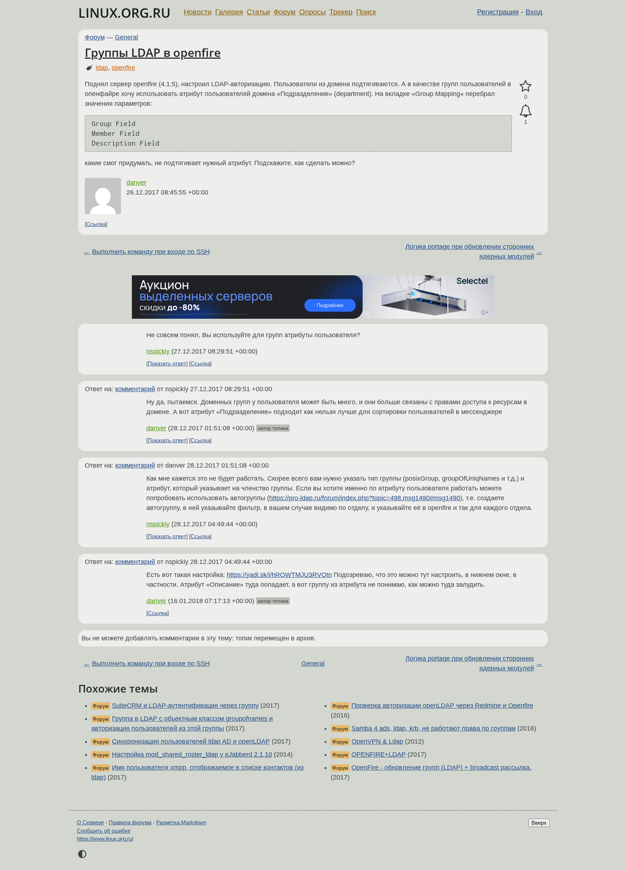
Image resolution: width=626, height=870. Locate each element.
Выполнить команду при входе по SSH (151, 251)
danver (136, 182)
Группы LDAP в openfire (153, 52)
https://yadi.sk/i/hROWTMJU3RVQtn (279, 574)
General (126, 37)
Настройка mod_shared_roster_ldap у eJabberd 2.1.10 (192, 754)
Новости (198, 12)
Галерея (229, 12)
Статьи (258, 12)
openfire (123, 67)
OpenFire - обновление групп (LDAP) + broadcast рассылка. (441, 767)
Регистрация (498, 12)
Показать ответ (167, 363)
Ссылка (96, 224)
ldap (102, 67)
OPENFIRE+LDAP (378, 754)
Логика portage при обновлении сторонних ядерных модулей (469, 251)
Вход (534, 12)
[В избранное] (526, 86)
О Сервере (90, 822)
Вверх (539, 823)
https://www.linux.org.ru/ (105, 839)
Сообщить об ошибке (103, 831)
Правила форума (130, 822)
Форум (285, 12)
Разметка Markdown (181, 822)
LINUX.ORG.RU (124, 13)
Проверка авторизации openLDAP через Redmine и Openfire (442, 705)
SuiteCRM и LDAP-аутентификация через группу (185, 705)
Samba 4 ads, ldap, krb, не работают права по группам (433, 728)
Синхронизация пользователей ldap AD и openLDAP (191, 741)
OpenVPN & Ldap (377, 741)
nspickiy (158, 351)
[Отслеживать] (526, 111)
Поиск (366, 12)
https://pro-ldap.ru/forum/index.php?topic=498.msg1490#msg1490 (364, 498)
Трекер (340, 12)
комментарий (135, 389)
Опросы (312, 12)
